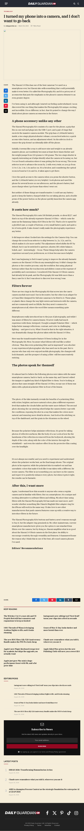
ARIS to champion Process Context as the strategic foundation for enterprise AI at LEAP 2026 (44, 790)
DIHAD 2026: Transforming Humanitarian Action (30, 770)
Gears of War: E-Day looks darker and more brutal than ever (60, 629)
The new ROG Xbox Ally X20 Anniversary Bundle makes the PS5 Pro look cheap (22, 641)
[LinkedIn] (6, 101)
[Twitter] (6, 96)
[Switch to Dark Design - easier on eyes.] (78, 4)
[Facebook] (6, 91)
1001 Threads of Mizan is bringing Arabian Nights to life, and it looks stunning (19, 630)
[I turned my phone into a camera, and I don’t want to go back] (42, 55)
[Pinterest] (6, 106)
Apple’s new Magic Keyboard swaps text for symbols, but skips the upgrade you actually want (21, 651)
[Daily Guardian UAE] (42, 3)
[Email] (6, 111)
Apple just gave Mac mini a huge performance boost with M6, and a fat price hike (20, 663)
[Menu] (6, 3)
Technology (8, 11)
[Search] (74, 3)
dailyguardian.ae (11, 26)
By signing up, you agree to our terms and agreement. (43, 752)
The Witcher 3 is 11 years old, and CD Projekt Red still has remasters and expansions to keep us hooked (20, 618)
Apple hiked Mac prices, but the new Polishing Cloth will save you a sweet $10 (61, 650)
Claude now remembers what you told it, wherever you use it (61, 641)
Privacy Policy (53, 752)
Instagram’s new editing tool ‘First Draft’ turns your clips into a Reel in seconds (61, 617)
